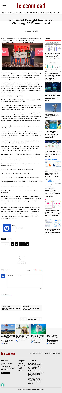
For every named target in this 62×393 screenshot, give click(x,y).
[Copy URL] (12, 244)
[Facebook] (13, 230)
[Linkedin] (16, 244)
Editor (14, 226)
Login (40, 270)
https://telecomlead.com (17, 228)
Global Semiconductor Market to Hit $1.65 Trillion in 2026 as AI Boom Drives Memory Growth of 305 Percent (52, 97)
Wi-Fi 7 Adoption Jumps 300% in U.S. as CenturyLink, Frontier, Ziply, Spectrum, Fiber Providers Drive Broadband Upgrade (52, 77)
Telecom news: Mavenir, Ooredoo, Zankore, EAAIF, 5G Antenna (52, 115)
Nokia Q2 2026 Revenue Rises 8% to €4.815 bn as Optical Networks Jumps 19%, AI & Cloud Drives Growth (37, 338)
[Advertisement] (53, 245)
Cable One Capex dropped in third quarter (31, 308)
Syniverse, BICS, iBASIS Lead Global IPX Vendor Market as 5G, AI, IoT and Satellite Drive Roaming (23, 337)
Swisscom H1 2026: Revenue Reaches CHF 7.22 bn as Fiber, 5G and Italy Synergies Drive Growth (52, 231)
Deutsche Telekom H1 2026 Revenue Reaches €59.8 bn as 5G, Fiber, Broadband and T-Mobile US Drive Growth (53, 213)
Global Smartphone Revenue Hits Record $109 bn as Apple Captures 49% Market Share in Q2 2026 (53, 154)
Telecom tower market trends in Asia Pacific (11, 308)
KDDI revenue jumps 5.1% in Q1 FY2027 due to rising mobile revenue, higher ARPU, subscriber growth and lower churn (53, 56)
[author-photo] (2, 343)
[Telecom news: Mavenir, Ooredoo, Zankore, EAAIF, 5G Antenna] (53, 107)
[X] (15, 230)
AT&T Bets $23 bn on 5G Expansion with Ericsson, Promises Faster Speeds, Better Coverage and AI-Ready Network (51, 134)
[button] (4, 5)
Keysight (9, 238)
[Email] (27, 244)
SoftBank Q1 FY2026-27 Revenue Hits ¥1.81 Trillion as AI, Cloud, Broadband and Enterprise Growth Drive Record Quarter (52, 193)
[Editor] (7, 228)
